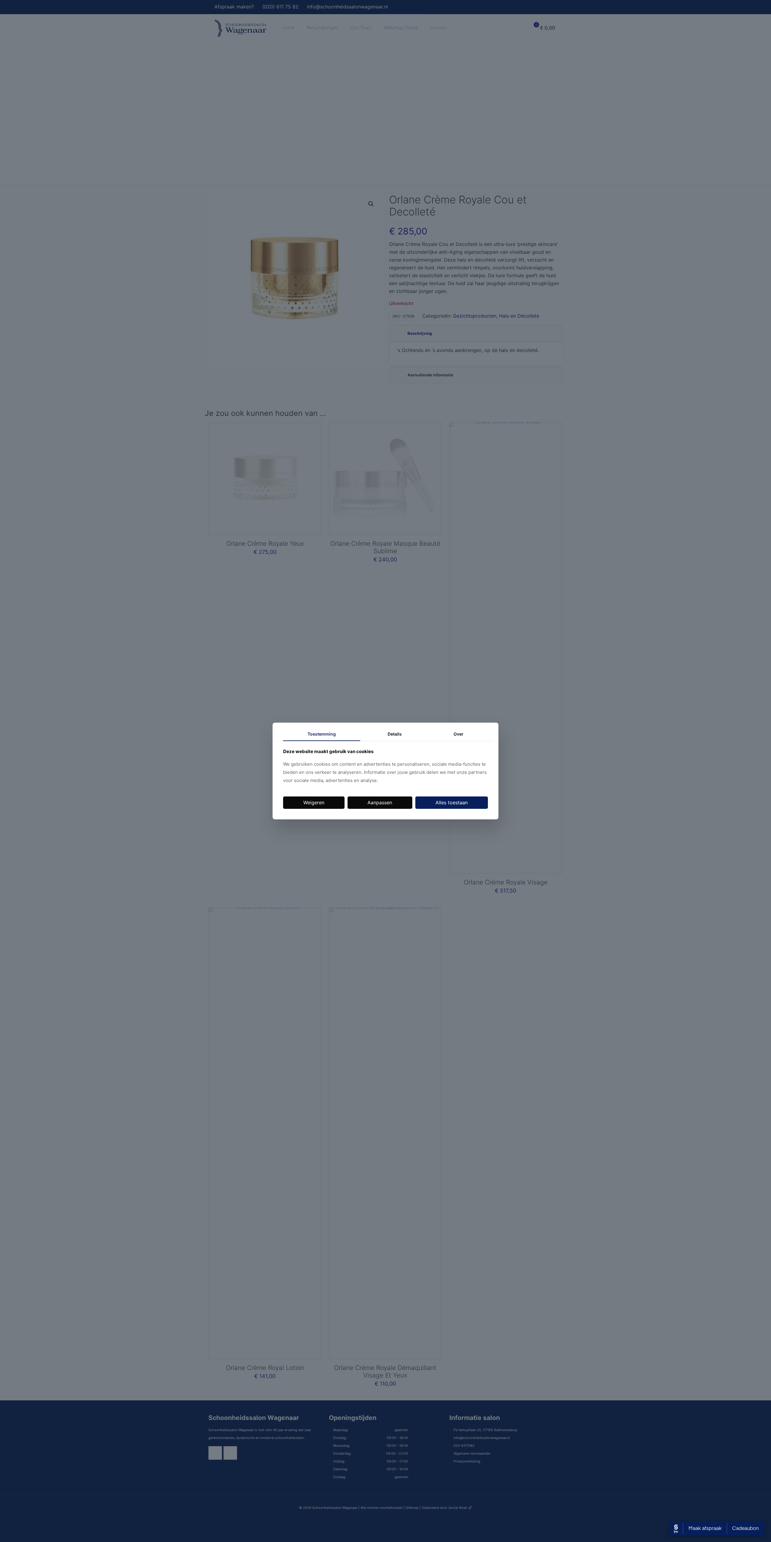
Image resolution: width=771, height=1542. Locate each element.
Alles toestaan (451, 802)
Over (459, 733)
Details (395, 733)
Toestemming (321, 733)
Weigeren (313, 802)
